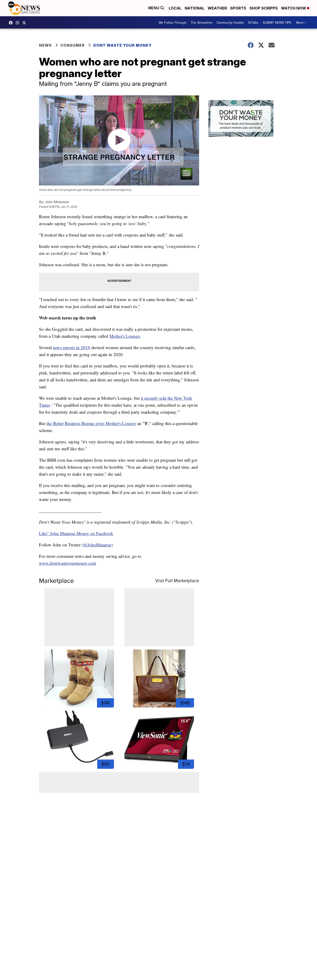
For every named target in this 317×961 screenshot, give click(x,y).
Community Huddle (230, 22)
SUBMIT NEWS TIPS (277, 22)
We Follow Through (173, 22)
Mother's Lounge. (125, 336)
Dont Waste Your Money (122, 45)
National (194, 8)
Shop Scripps (263, 8)
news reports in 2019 (71, 347)
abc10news (12, 23)
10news (25, 23)
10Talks (253, 22)
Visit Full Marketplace (177, 580)
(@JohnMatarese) (97, 545)
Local (175, 8)
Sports (238, 8)
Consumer (72, 45)
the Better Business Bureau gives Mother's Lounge (91, 423)
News (45, 45)
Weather (217, 8)
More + (301, 22)
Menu (154, 8)
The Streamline (201, 22)
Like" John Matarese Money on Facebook (76, 533)
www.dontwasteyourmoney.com (67, 563)
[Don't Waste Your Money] (243, 119)
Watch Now (294, 8)
